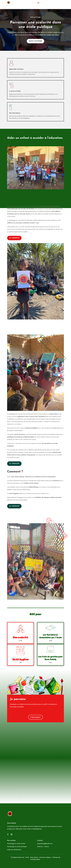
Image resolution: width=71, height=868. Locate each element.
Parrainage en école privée (16, 843)
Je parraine (14, 238)
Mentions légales (45, 857)
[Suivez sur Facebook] (7, 834)
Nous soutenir (35, 41)
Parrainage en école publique (17, 846)
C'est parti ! (35, 717)
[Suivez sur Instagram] (11, 834)
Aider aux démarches (14, 849)
